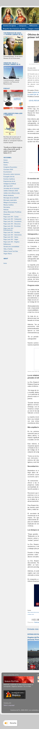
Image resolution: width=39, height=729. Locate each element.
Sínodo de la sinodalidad (11, 246)
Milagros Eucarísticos (10, 202)
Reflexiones (33, 26)
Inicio (5, 263)
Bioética (6, 162)
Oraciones (7, 214)
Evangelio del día (9, 176)
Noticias (6, 209)
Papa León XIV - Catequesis (12, 219)
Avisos (6, 160)
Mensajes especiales (10, 200)
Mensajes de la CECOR (11, 198)
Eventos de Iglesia (9, 26)
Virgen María (8, 253)
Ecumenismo (8, 172)
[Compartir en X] (36, 620)
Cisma (6, 165)
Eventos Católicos (9, 179)
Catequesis (22, 26)
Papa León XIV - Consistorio (12, 221)
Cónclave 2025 (8, 169)
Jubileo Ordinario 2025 (11, 190)
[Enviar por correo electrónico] (33, 620)
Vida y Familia (8, 249)
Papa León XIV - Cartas (11, 216)
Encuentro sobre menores (12, 174)
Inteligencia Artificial (10, 183)
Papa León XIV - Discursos (12, 224)
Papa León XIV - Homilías (12, 232)
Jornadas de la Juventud (11, 188)
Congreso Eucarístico (10, 167)
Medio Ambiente (9, 195)
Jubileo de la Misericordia (12, 193)
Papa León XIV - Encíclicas (12, 226)
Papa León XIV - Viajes (11, 239)
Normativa (7, 207)
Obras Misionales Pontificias (12, 212)
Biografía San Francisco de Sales (14, 28)
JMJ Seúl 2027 (8, 186)
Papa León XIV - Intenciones (13, 235)
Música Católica (9, 205)
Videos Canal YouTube (11, 251)
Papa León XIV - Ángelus (11, 242)
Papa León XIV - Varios (11, 237)
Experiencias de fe (9, 181)
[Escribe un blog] (35, 620)
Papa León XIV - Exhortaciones (9, 229)
